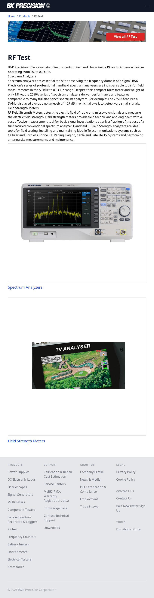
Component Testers (21, 510)
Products (24, 16)
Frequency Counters (22, 537)
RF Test (12, 529)
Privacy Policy (125, 472)
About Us (87, 464)
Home (11, 16)
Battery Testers (18, 544)
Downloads (52, 528)
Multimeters (16, 502)
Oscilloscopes (17, 487)
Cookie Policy (125, 479)
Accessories (16, 567)
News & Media (90, 479)
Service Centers (55, 484)
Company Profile (92, 472)
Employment (89, 499)
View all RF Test (125, 36)
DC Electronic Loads (22, 479)
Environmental (18, 552)
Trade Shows (89, 507)
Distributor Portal (128, 529)
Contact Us (125, 491)
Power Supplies (18, 472)
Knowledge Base (55, 508)
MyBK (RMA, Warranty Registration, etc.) (56, 496)
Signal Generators (20, 494)
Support (50, 464)
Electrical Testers (19, 559)
